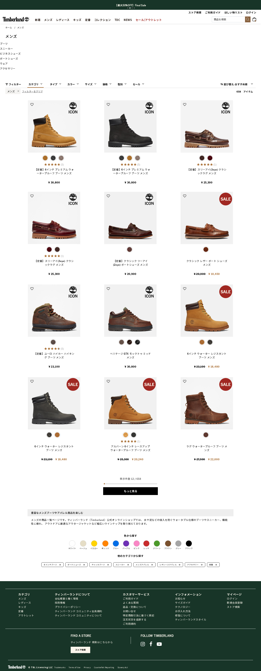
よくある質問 (130, 602)
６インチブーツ (52, 564)
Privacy (87, 667)
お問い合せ (129, 611)
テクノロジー (183, 607)
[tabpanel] (130, 5)
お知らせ (180, 598)
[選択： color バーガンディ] (210, 158)
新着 (213, 564)
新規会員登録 (235, 602)
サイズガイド (183, 602)
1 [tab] (127, 8)
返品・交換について (134, 607)
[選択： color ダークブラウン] (129, 342)
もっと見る (130, 491)
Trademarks (60, 667)
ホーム (8, 27)
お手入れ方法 (183, 611)
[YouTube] (159, 644)
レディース (24, 602)
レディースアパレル (170, 564)
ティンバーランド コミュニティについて (78, 615)
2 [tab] (129, 8)
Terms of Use (74, 667)
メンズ (20, 27)
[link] (77, 19)
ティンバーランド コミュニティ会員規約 (78, 611)
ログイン (232, 598)
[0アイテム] (255, 19)
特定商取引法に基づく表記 (138, 615)
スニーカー (122, 564)
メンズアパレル (144, 564)
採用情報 (60, 602)
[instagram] (143, 644)
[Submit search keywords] (248, 19)
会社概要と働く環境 (66, 598)
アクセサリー (195, 564)
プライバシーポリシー (68, 607)
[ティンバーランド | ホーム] (16, 18)
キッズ (22, 607)
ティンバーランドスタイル (190, 619)
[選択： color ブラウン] (61, 158)
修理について (183, 615)
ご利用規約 (129, 623)
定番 (20, 611)
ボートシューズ (76, 564)
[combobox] (231, 19)
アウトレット (26, 615)
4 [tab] (134, 8)
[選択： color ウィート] (129, 158)
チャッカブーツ (100, 564)
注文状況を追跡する (134, 619)
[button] (251, 12)
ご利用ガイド (130, 598)
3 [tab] (132, 8)
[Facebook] (151, 644)
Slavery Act (123, 667)
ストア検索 (233, 607)
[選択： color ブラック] (53, 158)
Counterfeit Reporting (104, 667)
